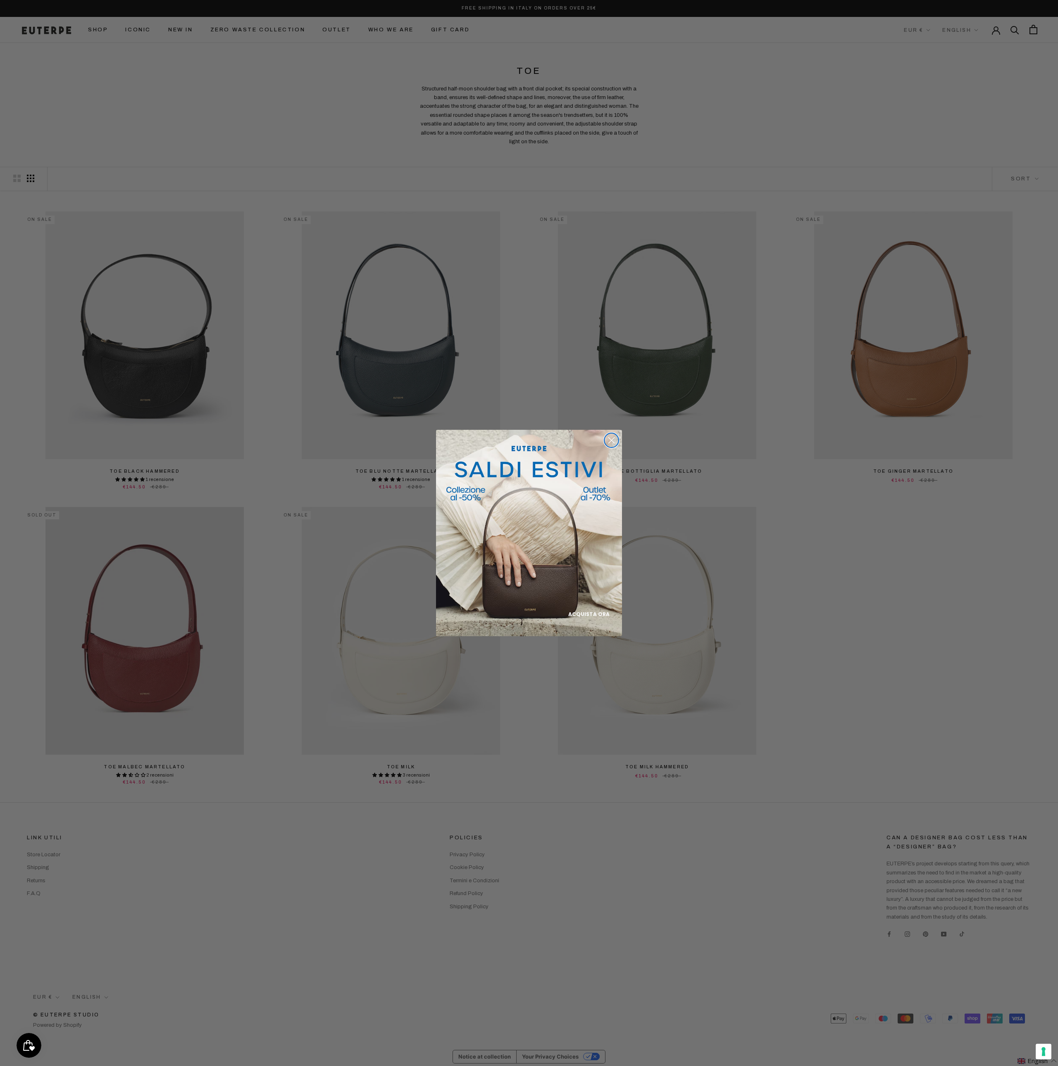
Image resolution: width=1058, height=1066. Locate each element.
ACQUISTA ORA (589, 614)
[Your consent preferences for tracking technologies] (1043, 1051)
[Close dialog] (611, 440)
